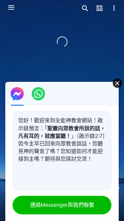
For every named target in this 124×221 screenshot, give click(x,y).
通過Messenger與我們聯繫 (62, 204)
